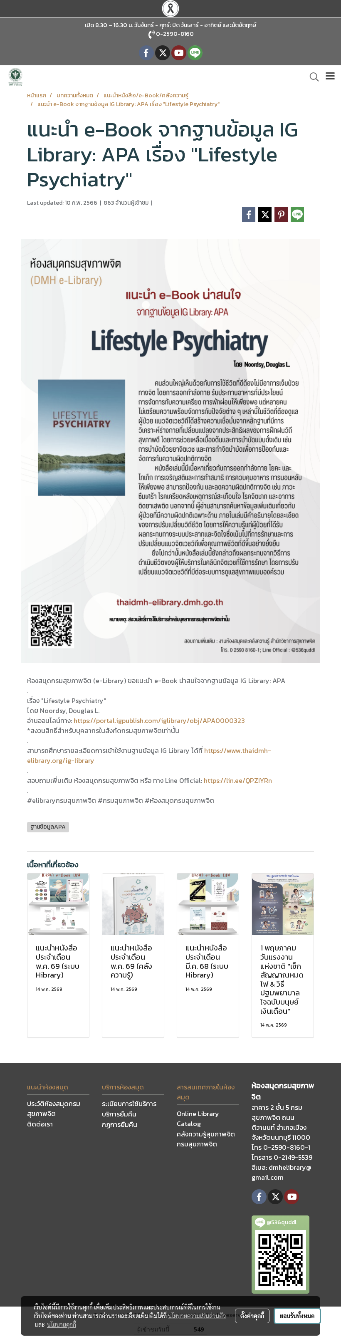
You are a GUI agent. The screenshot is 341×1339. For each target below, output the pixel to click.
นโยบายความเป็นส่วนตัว (197, 1315)
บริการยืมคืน (119, 1114)
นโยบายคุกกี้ (61, 1324)
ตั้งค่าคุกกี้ (252, 1315)
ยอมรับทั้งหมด (297, 1315)
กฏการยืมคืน (119, 1124)
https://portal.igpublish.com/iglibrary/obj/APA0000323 (159, 720)
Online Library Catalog (198, 1119)
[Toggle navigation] (330, 77)
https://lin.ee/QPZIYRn (238, 780)
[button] (311, 77)
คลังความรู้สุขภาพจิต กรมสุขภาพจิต (206, 1139)
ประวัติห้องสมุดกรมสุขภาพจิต (53, 1109)
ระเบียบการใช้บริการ (129, 1104)
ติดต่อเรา (40, 1124)
